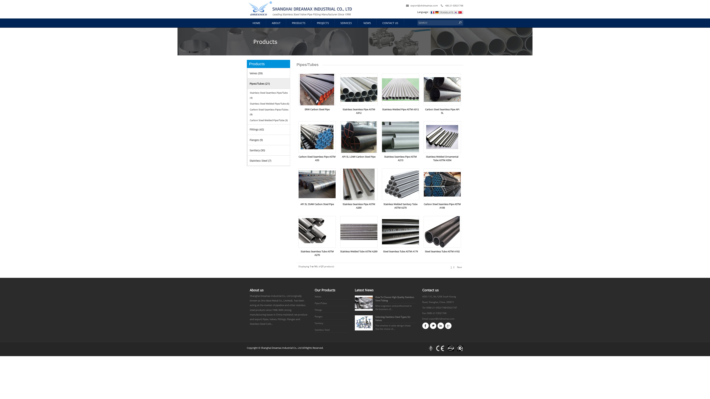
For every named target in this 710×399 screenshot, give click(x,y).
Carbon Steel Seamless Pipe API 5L (442, 111)
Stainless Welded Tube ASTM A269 (358, 251)
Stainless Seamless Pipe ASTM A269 (359, 206)
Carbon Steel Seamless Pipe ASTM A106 (442, 206)
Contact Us (390, 23)
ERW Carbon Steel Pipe (317, 109)
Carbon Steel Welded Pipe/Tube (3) (269, 120)
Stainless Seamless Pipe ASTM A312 (359, 111)
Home (256, 23)
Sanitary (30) (257, 150)
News (367, 23)
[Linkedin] (440, 326)
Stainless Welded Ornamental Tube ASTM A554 (442, 158)
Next (459, 267)
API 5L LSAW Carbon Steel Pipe (359, 156)
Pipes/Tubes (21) (260, 83)
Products (298, 23)
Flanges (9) (256, 140)
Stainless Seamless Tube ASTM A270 (317, 253)
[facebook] (425, 326)
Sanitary (319, 323)
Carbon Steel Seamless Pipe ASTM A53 (317, 158)
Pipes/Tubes (321, 303)
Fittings (318, 309)
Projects (323, 23)
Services (346, 23)
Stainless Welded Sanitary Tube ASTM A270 (400, 206)
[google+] (448, 326)
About (276, 23)
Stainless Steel (322, 329)
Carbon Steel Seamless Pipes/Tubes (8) (269, 112)
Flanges (319, 316)
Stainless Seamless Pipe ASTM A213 (400, 158)
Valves (318, 296)
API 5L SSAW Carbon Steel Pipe (317, 204)
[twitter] (433, 326)
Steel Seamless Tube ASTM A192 (442, 251)
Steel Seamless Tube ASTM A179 (400, 251)
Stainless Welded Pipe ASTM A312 (400, 109)
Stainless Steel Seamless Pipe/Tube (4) (269, 95)
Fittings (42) (257, 129)
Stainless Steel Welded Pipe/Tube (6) (269, 103)
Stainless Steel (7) (260, 160)
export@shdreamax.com (424, 5)
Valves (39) (256, 73)
